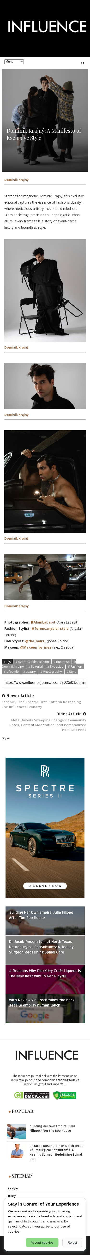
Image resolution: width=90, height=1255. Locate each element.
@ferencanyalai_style (50, 628)
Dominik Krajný (16, 180)
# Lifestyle (11, 671)
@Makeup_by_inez (35, 647)
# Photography (51, 671)
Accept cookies (42, 1242)
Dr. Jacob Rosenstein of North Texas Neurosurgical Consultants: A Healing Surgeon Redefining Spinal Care (41, 947)
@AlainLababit (42, 622)
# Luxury (29, 671)
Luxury (11, 1196)
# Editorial (35, 666)
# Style (71, 671)
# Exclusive (55, 666)
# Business (62, 661)
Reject (72, 1242)
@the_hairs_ (35, 641)
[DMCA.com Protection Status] (31, 1095)
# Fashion (75, 666)
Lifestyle (12, 1188)
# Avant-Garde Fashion (32, 661)
